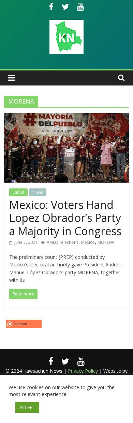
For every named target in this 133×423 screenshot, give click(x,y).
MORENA (106, 242)
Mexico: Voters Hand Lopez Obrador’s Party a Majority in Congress (65, 217)
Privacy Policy (83, 371)
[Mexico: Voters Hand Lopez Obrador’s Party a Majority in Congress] (66, 117)
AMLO (52, 242)
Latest (18, 192)
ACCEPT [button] (27, 407)
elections (69, 242)
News (37, 192)
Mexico (88, 242)
